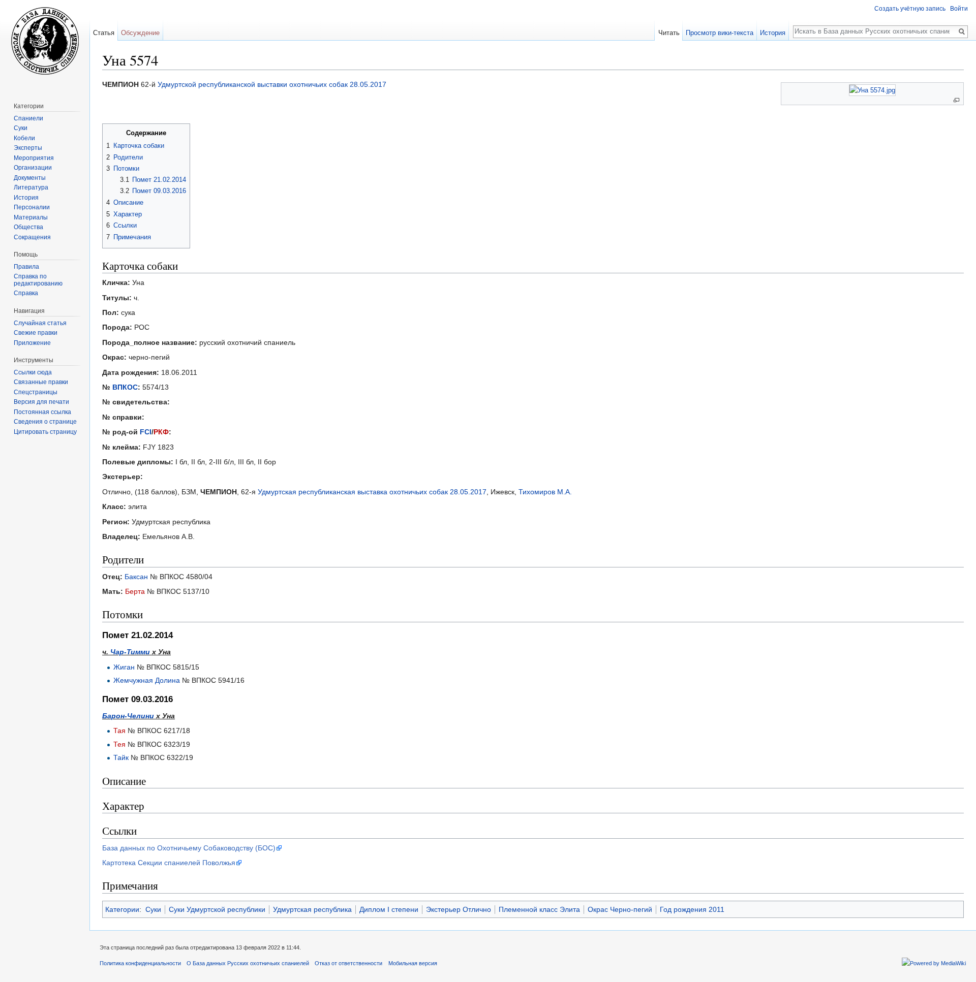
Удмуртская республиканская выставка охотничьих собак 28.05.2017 (372, 492)
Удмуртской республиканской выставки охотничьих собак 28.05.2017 (272, 84)
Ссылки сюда (33, 372)
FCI (145, 432)
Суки (153, 909)
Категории (122, 909)
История (772, 33)
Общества (28, 227)
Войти (959, 8)
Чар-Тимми (130, 652)
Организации (33, 167)
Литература (31, 187)
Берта (135, 591)
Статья (103, 33)
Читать (669, 33)
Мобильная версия (412, 963)
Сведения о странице (45, 421)
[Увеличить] (956, 100)
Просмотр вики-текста (719, 33)
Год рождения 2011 (692, 909)
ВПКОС (125, 387)
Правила (26, 266)
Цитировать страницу (45, 431)
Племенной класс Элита (539, 909)
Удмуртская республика (312, 909)
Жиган (124, 667)
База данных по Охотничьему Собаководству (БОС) (189, 848)
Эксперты (28, 147)
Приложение (32, 342)
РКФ (161, 432)
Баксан (136, 577)
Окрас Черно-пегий (620, 909)
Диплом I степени (388, 909)
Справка (26, 293)
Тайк (121, 757)
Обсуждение (140, 33)
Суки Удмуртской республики (217, 909)
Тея (119, 744)
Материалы (31, 217)
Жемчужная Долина (146, 680)
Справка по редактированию (38, 280)
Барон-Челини (128, 716)
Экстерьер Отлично (458, 909)
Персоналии (32, 207)
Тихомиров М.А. (545, 492)
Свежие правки (35, 332)
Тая (119, 730)
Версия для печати (41, 401)
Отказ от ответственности (348, 963)
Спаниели (28, 118)
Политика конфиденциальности (140, 963)
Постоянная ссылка (42, 412)
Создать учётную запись (910, 8)
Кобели (24, 138)
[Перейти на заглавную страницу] (44, 40)
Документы (30, 177)
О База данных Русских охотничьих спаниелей (248, 963)
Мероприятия (34, 158)
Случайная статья (40, 323)
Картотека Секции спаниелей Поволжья (168, 863)
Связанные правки (41, 382)
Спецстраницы (35, 392)
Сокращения (32, 237)
